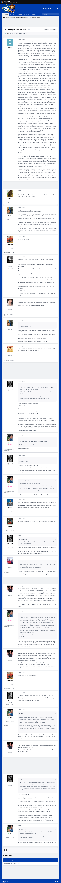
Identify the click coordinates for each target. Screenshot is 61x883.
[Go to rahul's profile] (10, 560)
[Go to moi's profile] (10, 302)
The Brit (10, 526)
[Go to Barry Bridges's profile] (10, 384)
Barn (10, 594)
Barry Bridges (10, 389)
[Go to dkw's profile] (10, 437)
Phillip (9, 198)
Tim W (10, 354)
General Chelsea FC (23, 33)
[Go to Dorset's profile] (5, 33)
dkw (10, 443)
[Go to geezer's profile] (10, 502)
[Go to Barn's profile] (10, 589)
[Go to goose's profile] (10, 259)
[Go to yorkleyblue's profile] (10, 239)
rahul (10, 566)
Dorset (7, 33)
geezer (9, 507)
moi (10, 308)
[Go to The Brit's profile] (10, 521)
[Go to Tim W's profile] (10, 349)
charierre (10, 700)
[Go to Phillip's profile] (10, 193)
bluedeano (10, 215)
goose (10, 264)
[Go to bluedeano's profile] (10, 210)
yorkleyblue (10, 244)
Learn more (2, 2)
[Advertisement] (30, 22)
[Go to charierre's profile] (10, 695)
